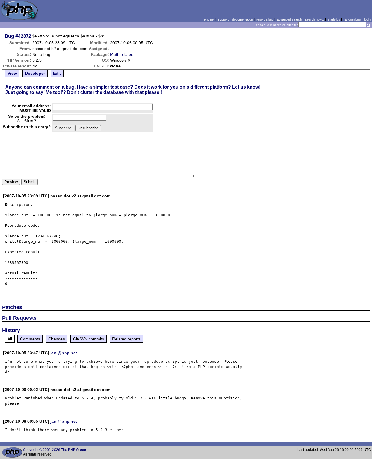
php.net (209, 19)
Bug (9, 36)
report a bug (264, 19)
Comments (30, 339)
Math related (121, 54)
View (12, 73)
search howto (314, 19)
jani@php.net (63, 353)
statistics (334, 19)
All (10, 339)
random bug (352, 19)
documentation (242, 19)
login (367, 19)
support (223, 19)
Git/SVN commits (88, 339)
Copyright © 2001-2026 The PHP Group (54, 450)
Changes (56, 339)
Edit (57, 73)
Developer (35, 73)
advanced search (289, 19)
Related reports (126, 339)
